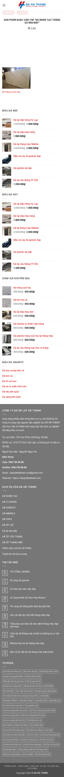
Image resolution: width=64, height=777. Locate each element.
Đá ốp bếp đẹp (9, 749)
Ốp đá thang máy (43, 754)
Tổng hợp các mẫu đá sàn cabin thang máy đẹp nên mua (34, 625)
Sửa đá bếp (8, 691)
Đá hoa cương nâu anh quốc (15, 710)
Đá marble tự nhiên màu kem (15, 725)
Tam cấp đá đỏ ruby (24, 691)
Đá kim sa (7, 375)
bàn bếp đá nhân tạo (12, 671)
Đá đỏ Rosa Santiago (32, 744)
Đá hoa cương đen (11, 715)
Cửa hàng (32, 768)
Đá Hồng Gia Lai (34, 720)
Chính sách (23, 766)
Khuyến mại (53, 766)
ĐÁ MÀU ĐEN (41, 701)
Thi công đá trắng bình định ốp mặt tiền (30, 606)
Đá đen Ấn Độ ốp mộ (12, 744)
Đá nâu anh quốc (10, 391)
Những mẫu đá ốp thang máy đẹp (27, 643)
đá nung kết (28, 754)
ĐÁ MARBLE (8, 513)
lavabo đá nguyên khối (12, 676)
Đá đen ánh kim (46, 740)
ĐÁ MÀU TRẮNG (10, 701)
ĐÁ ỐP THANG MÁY (12, 542)
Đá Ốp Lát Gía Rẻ (51, 744)
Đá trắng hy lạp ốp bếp (50, 735)
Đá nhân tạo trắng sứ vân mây (39, 730)
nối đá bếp (48, 686)
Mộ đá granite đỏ (33, 681)
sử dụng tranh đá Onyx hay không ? (28, 597)
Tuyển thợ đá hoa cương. (14, 554)
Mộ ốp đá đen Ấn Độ (32, 686)
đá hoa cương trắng (11, 754)
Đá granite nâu (32, 705)
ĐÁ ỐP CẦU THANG (12, 536)
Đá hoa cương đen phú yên (33, 715)
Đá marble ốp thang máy (13, 730)
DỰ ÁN (43, 766)
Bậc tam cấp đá (30, 671)
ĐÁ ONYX (7, 519)
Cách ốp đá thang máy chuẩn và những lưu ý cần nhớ (34, 635)
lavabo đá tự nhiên (33, 676)
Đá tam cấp (33, 735)
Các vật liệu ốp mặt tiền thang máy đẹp (30, 615)
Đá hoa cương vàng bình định (42, 710)
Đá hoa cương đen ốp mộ (14, 720)
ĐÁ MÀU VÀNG (26, 701)
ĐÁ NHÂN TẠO (9, 496)
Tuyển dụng (10, 766)
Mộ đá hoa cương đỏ (12, 686)
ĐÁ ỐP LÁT (8, 525)
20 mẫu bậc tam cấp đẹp (23, 589)
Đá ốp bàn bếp (9, 530)
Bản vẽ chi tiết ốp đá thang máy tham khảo (31, 652)
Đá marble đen (36, 725)
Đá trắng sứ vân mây (11, 92)
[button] (4, 5)
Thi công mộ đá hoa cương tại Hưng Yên (20, 696)
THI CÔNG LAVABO (20, 571)
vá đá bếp (44, 696)
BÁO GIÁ (35, 766)
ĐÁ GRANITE (8, 507)
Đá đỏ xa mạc (9, 381)
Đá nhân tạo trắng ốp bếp (14, 735)
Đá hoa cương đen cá (13, 370)
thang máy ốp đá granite (45, 691)
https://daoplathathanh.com (27, 478)
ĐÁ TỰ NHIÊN (9, 501)
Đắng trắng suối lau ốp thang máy (33, 749)
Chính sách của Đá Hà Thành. (17, 548)
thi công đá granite (19, 580)
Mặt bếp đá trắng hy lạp (13, 681)
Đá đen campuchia (29, 740)
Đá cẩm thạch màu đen (13, 705)
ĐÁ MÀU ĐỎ (55, 701)
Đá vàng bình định (11, 396)
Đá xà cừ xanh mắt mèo (14, 386)
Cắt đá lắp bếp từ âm (49, 671)
